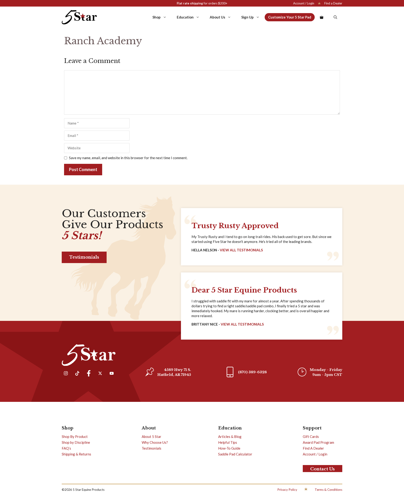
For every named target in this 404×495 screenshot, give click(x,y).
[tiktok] (77, 373)
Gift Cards (311, 436)
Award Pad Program (318, 442)
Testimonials (84, 257)
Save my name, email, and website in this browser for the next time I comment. (128, 158)
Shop (156, 17)
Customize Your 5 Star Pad (289, 17)
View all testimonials (242, 324)
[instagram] (66, 373)
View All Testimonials (241, 250)
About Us (217, 17)
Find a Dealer (333, 3)
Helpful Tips (227, 442)
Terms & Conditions (328, 489)
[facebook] (89, 373)
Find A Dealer (313, 448)
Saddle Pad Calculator (235, 454)
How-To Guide (229, 448)
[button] (335, 17)
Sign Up (247, 17)
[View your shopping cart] (321, 17)
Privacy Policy (287, 489)
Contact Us (322, 469)
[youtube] (111, 373)
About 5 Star (151, 436)
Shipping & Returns (76, 454)
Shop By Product (75, 436)
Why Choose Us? (155, 442)
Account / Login (303, 3)
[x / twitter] (100, 373)
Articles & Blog (230, 436)
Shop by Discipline (76, 442)
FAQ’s (66, 448)
